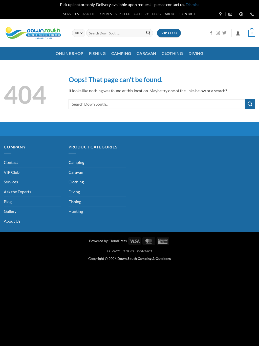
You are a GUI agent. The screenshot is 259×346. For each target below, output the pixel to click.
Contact (188, 14)
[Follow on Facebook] (211, 33)
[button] (238, 33)
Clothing (172, 53)
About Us (12, 221)
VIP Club (122, 14)
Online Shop (69, 53)
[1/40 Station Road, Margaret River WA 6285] (221, 14)
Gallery (141, 14)
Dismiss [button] (192, 4)
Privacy (113, 251)
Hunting (76, 211)
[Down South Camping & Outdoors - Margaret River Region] (34, 33)
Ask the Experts (97, 14)
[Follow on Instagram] (218, 33)
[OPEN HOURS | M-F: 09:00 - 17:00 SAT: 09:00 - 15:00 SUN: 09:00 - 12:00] (241, 14)
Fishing (97, 53)
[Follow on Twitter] (224, 33)
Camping (121, 53)
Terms (128, 251)
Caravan (146, 53)
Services (71, 14)
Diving (195, 53)
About (170, 14)
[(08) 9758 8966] (252, 14)
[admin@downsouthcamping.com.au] (230, 14)
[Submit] (148, 33)
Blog (156, 14)
